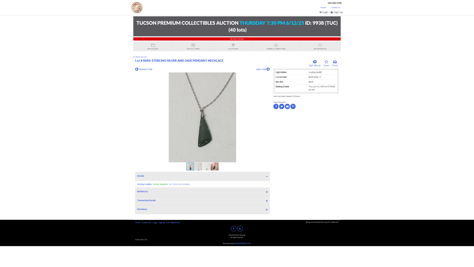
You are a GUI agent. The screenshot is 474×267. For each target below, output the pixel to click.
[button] (267, 75)
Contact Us (335, 7)
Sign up (162, 222)
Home (323, 7)
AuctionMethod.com (243, 243)
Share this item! (279, 102)
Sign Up (338, 12)
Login (325, 12)
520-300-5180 (335, 2)
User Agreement (173, 222)
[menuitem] (323, 7)
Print (335, 65)
